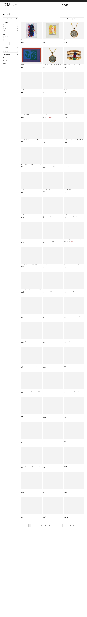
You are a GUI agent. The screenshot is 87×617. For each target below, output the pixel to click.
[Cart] (83, 4)
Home (3, 10)
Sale (68, 8)
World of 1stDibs (61, 8)
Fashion (54, 8)
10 (65, 525)
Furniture (27, 8)
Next (74, 525)
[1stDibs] (6, 4)
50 (70, 525)
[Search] (17, 18)
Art (38, 8)
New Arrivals (21, 8)
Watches (48, 8)
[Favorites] (81, 4)
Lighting (34, 8)
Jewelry (43, 8)
